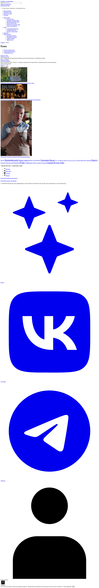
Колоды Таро (10, 19)
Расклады (16, 163)
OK (73, 586)
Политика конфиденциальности (9, 178)
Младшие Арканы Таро (13, 21)
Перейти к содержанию (7, 1)
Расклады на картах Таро (13, 24)
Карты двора (23, 160)
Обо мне (6, 15)
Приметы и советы (12, 37)
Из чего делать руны (12, 31)
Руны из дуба (4, 55)
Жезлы (2, 160)
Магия (52, 160)
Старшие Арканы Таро (13, 20)
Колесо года (10, 40)
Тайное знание (11, 38)
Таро (62, 162)
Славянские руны (30, 163)
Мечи (78, 160)
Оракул (94, 160)
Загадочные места (11, 35)
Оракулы (6, 33)
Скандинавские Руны (12, 28)
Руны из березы (5, 59)
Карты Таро (7, 17)
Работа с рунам (8, 13)
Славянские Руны (11, 30)
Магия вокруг (7, 34)
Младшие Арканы (86, 160)
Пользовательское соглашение (9, 181)
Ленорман (44, 160)
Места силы (62, 160)
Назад (2, 65)
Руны (5, 27)
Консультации (7, 11)
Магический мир (5, 5)
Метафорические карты (71, 160)
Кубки (38, 160)
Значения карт (11, 160)
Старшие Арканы (41, 163)
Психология (9, 163)
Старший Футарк (53, 163)
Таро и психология (12, 26)
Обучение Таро (8, 12)
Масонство (57, 160)
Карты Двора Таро (12, 23)
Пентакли (3, 163)
